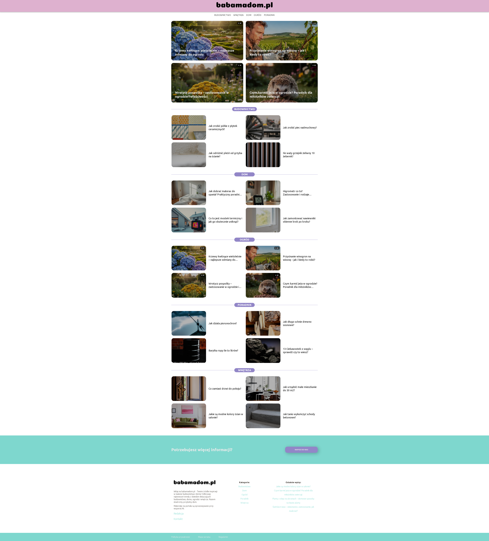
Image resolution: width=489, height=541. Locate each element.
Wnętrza (238, 15)
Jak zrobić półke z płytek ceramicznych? (223, 127)
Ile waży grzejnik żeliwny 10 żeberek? (299, 155)
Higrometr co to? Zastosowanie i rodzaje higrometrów (296, 193)
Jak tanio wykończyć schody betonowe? (299, 416)
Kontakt (178, 518)
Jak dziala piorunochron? (223, 323)
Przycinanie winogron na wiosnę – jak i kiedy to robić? (278, 52)
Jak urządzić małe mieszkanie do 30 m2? (300, 388)
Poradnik (269, 15)
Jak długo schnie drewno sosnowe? (297, 323)
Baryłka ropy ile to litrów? (223, 350)
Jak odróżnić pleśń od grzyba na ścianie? (225, 155)
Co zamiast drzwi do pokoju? (225, 388)
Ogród (257, 15)
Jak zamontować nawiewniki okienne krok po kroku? (299, 220)
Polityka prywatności (180, 537)
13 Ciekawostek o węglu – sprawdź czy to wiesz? (298, 350)
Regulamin (223, 537)
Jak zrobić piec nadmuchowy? (300, 127)
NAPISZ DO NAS (301, 450)
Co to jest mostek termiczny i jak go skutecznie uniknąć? (225, 220)
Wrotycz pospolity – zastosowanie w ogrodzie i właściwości (202, 94)
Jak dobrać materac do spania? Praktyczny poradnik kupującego (225, 193)
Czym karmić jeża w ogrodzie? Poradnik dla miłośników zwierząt (281, 94)
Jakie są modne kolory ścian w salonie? (226, 416)
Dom (248, 15)
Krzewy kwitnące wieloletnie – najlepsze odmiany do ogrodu (204, 52)
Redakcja (179, 513)
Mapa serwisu (204, 537)
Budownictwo (222, 15)
